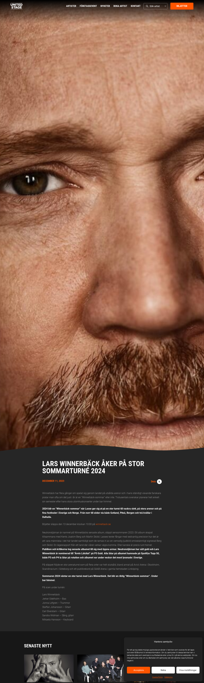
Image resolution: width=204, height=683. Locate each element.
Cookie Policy (157, 677)
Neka (163, 670)
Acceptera (139, 670)
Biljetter (182, 6)
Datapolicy (168, 677)
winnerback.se (103, 524)
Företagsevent (88, 6)
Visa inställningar (188, 670)
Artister (71, 6)
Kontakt (136, 6)
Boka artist (120, 6)
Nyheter (105, 6)
